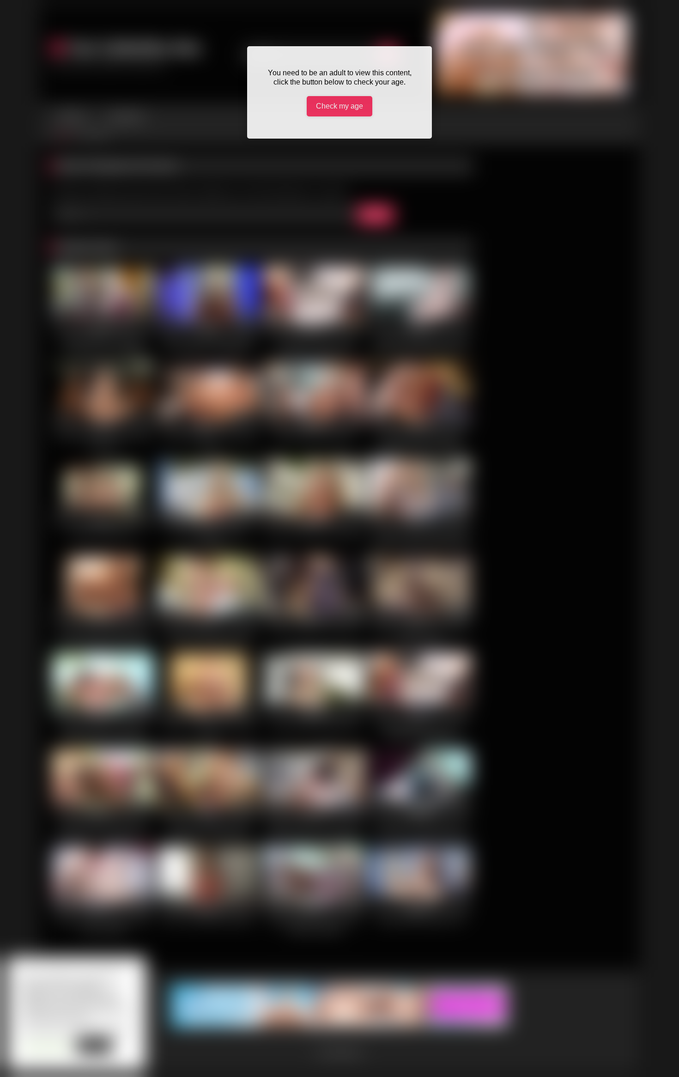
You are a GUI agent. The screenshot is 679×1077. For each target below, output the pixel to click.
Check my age (339, 106)
